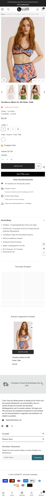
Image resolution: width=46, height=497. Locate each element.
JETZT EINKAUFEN (23, 4)
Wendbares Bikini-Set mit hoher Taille (21, 359)
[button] (39, 80)
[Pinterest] (2, 426)
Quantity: (4, 155)
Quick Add (23, 352)
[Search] (8, 9)
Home (3, 14)
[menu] (2, 9)
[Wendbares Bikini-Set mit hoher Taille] (23, 335)
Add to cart (18, 166)
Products (9, 14)
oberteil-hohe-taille (13, 368)
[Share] (43, 166)
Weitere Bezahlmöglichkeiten (23, 179)
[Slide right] (42, 384)
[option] (23, 50)
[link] (11, 302)
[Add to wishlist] (38, 166)
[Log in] (37, 9)
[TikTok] (7, 426)
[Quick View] (31, 327)
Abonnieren (38, 457)
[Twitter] (12, 426)
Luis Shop (11, 111)
